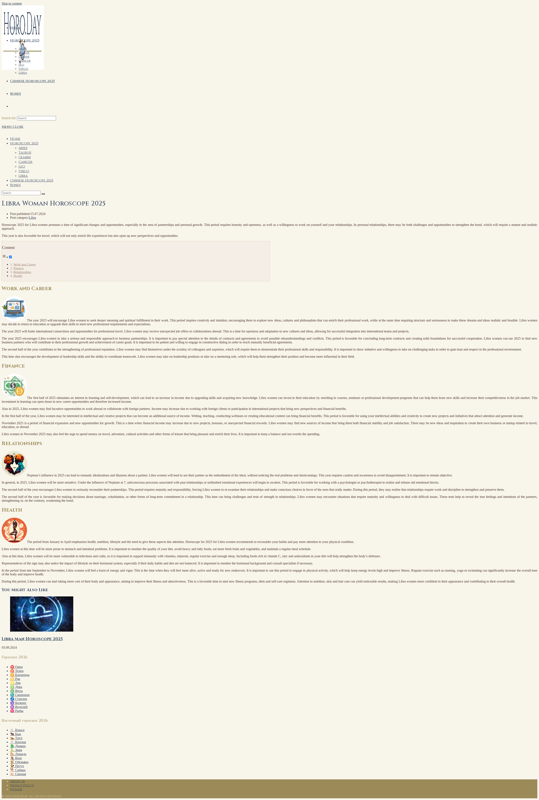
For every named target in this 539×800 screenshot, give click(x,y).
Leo (22, 166)
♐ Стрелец (18, 699)
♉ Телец (17, 671)
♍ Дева (16, 687)
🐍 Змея (16, 750)
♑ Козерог (18, 703)
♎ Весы (16, 691)
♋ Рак (15, 679)
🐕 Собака (17, 770)
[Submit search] (43, 194)
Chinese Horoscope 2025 (31, 180)
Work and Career (24, 264)
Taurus (25, 152)
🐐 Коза (16, 758)
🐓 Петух (17, 766)
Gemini (25, 157)
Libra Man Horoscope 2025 (32, 639)
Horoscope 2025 (24, 143)
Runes (15, 185)
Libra (23, 175)
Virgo (24, 171)
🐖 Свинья (18, 774)
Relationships (22, 272)
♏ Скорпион (20, 695)
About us (17, 781)
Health (17, 275)
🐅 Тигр (16, 738)
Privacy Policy (22, 785)
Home (15, 138)
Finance (18, 268)
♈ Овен (16, 667)
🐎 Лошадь (18, 754)
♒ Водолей (19, 707)
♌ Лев (15, 683)
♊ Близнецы (19, 675)
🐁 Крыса (17, 730)
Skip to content (12, 3)
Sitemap (16, 789)
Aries (23, 148)
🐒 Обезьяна (19, 762)
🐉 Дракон (18, 746)
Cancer (25, 162)
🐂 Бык (15, 734)
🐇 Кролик (18, 742)
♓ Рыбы (16, 711)
